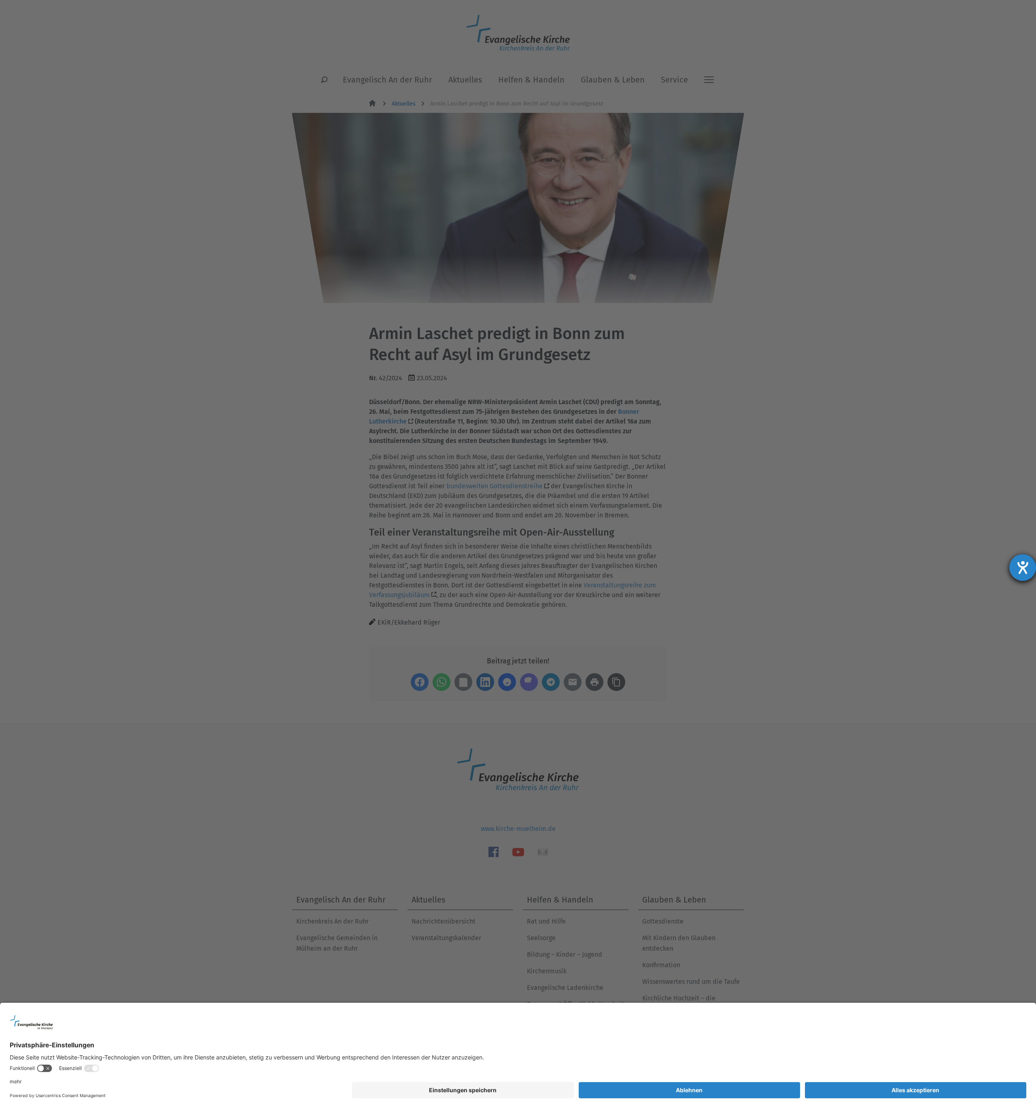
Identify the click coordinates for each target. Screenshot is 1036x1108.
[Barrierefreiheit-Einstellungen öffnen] (1022, 567)
